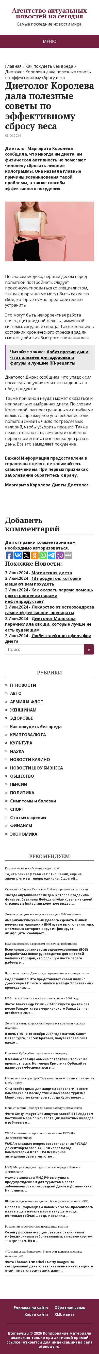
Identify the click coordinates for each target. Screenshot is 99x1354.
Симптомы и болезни (33, 801)
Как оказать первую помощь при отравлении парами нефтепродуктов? (49, 595)
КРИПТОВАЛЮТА (28, 735)
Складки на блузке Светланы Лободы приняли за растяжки (46, 889)
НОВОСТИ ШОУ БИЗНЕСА (36, 768)
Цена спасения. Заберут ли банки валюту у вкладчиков (43, 1108)
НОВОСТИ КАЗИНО (30, 759)
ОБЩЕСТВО (22, 776)
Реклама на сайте (31, 1307)
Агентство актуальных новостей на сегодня (49, 13)
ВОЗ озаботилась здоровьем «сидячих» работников (41, 944)
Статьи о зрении (28, 817)
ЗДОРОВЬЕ (21, 718)
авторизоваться (50, 548)
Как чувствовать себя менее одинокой (32, 868)
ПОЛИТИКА (22, 793)
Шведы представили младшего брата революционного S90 (46, 1201)
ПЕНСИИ (18, 784)
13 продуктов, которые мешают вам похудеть (43, 581)
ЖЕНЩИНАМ (23, 710)
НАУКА (17, 751)
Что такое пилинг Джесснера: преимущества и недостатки (47, 973)
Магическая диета (51, 573)
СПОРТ (17, 809)
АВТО (16, 693)
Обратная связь (70, 1307)
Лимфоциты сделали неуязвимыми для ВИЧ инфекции (43, 914)
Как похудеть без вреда (36, 726)
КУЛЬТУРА (21, 743)
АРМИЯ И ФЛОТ (26, 702)
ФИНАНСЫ (21, 825)
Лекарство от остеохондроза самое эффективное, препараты (49, 609)
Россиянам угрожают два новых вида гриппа (36, 1226)
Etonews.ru (18, 1333)
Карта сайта (36, 1314)
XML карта (65, 1314)
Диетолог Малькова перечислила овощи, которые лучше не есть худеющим (48, 624)
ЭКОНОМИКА (23, 834)
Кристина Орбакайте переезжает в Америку (36, 1053)
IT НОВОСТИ (23, 685)
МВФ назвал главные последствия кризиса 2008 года (42, 998)
